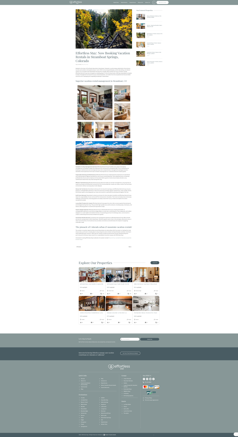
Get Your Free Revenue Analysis (130, 353)
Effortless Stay (85, 64)
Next (130, 246)
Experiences (133, 2)
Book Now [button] (116, 2)
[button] (92, 281)
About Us (147, 2)
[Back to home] (75, 2)
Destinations (124, 2)
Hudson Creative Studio (110, 434)
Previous (79, 246)
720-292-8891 (148, 382)
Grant (148, 36)
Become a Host (162, 2)
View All (155, 262)
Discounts (140, 2)
